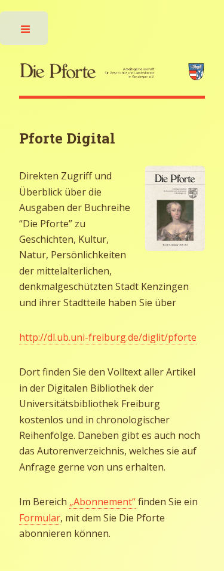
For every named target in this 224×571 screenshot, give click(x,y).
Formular (39, 517)
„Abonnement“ (102, 501)
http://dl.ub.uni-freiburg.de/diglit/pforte (108, 337)
